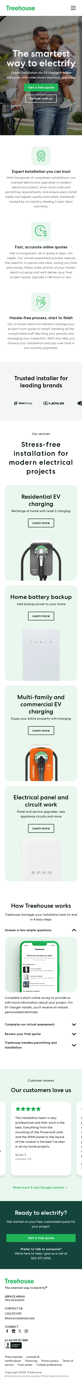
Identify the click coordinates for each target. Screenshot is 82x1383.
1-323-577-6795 (13, 1313)
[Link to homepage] (21, 8)
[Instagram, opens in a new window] (26, 1331)
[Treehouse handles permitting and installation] (74, 1045)
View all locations (14, 1300)
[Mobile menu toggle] (73, 8)
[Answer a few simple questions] (74, 930)
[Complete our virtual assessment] (74, 1024)
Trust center (25, 1365)
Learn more (43, 523)
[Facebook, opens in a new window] (7, 1331)
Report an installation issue (20, 1318)
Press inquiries (13, 1357)
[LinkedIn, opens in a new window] (13, 1331)
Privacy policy (50, 1361)
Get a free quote (41, 87)
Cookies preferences (49, 1365)
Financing (31, 1361)
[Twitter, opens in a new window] (20, 1331)
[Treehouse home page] (19, 1281)
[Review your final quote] (74, 1034)
